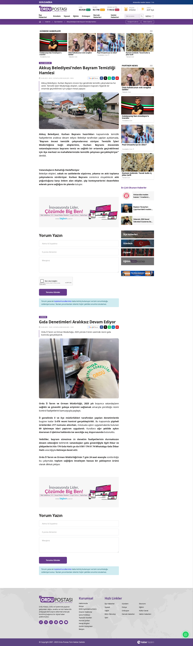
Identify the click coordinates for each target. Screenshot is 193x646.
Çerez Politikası (84, 615)
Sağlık (107, 610)
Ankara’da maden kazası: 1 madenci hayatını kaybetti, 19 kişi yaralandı (121, 2)
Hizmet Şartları (84, 620)
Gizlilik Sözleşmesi (85, 626)
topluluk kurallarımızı (63, 301)
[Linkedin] (56, 622)
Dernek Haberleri (97, 16)
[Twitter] (46, 622)
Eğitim (76, 16)
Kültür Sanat (143, 610)
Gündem (57, 16)
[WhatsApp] (185, 634)
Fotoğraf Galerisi (133, 22)
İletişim (81, 629)
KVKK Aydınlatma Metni (88, 609)
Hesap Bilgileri (84, 623)
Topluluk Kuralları (85, 617)
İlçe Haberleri (43, 16)
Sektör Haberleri (115, 16)
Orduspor (86, 16)
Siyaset (67, 16)
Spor (106, 617)
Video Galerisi (147, 22)
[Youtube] (61, 622)
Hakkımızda (83, 603)
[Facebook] (41, 622)
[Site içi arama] (141, 16)
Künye (81, 606)
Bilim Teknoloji (110, 614)
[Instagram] (51, 622)
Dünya (124, 607)
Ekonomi (142, 603)
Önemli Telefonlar (85, 612)
